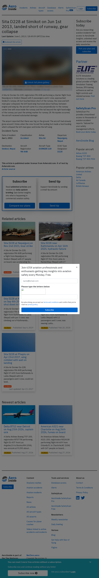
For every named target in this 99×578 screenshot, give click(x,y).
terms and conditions (51, 302)
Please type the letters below (35, 286)
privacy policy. (33, 304)
